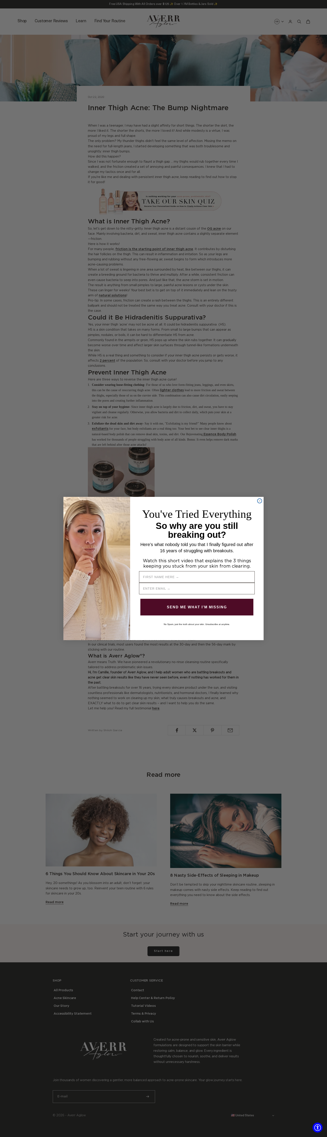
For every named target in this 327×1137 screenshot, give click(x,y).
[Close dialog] (259, 501)
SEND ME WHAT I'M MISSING (197, 607)
